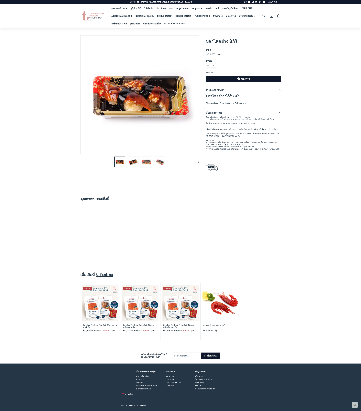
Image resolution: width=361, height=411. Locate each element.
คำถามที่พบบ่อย (142, 376)
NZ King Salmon (164, 16)
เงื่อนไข (198, 386)
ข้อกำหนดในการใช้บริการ (146, 386)
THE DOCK (170, 379)
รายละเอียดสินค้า (215, 89)
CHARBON (170, 386)
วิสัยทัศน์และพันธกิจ (203, 379)
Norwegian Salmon (145, 16)
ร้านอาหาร (218, 16)
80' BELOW (170, 376)
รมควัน (209, 8)
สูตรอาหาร (135, 23)
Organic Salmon (183, 16)
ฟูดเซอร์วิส (231, 16)
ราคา (208, 50)
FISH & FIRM (247, 8)
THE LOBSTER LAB (173, 383)
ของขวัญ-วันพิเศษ (230, 8)
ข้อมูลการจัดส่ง (214, 112)
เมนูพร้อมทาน (182, 8)
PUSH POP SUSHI (202, 16)
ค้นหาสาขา (140, 379)
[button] (129, 394)
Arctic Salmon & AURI (121, 16)
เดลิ (217, 8)
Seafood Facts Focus (174, 23)
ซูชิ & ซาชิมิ (136, 8)
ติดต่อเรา (139, 383)
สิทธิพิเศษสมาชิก (119, 23)
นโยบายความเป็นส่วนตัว (205, 389)
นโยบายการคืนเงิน (143, 389)
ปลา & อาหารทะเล (165, 8)
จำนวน (209, 61)
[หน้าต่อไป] (197, 162)
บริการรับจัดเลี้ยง (247, 16)
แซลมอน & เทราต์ (119, 8)
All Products (104, 275)
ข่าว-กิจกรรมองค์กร (152, 23)
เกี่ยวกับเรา (199, 376)
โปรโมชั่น (148, 8)
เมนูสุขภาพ (197, 8)
